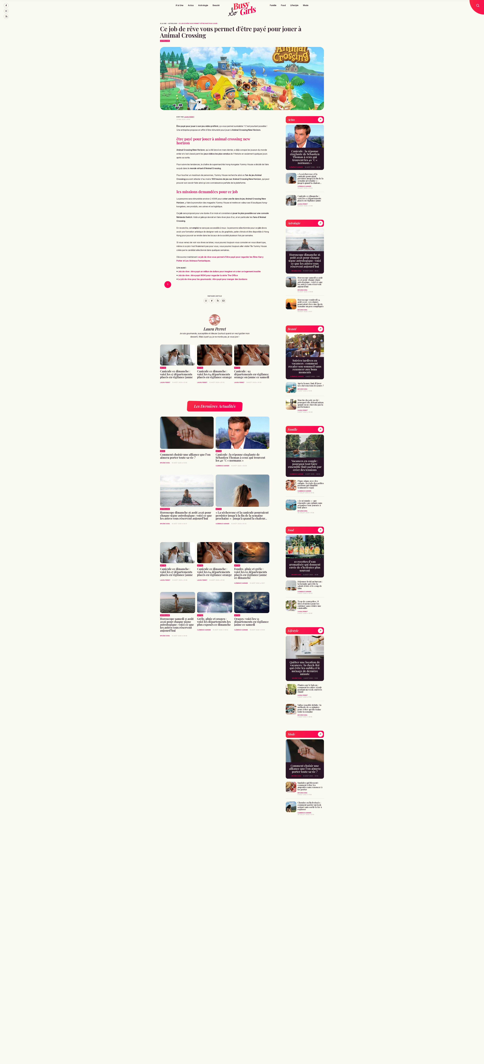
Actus (191, 5)
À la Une (179, 5)
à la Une (163, 23)
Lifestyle (294, 5)
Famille (273, 5)
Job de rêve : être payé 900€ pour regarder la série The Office (208, 275)
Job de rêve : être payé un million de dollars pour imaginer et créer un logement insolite (219, 271)
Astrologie (203, 5)
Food (283, 5)
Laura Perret (189, 117)
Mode (305, 5)
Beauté (216, 5)
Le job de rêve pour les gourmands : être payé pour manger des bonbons (212, 279)
